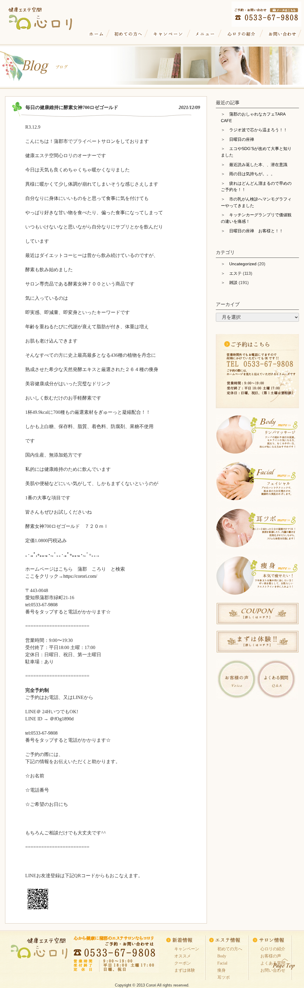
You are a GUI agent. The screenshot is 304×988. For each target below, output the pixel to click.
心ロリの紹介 (241, 34)
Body (221, 956)
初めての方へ (128, 34)
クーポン (182, 963)
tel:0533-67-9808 (41, 604)
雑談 (233, 282)
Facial (222, 963)
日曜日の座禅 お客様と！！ (256, 230)
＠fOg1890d (62, 718)
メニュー (205, 34)
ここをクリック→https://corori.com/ (61, 576)
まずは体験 (184, 970)
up (284, 963)
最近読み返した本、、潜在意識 (258, 164)
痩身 (221, 970)
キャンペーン (168, 34)
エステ (235, 273)
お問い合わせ (281, 34)
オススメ (182, 956)
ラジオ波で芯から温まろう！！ (258, 129)
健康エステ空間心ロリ (45, 17)
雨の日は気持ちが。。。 (252, 173)
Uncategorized (242, 263)
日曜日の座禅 (241, 139)
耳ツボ (223, 977)
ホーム (96, 34)
